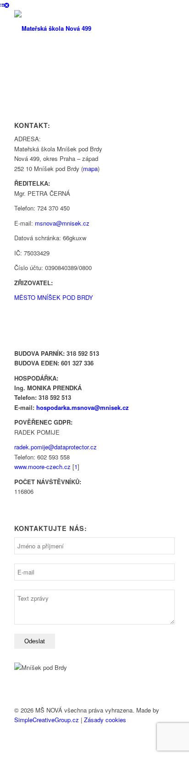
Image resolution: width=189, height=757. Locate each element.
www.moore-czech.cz (42, 466)
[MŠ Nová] (78, 28)
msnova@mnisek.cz (62, 223)
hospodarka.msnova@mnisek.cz (82, 407)
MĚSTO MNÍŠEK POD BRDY (53, 297)
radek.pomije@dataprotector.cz (55, 446)
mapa (90, 168)
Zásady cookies (105, 719)
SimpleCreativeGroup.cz (46, 719)
